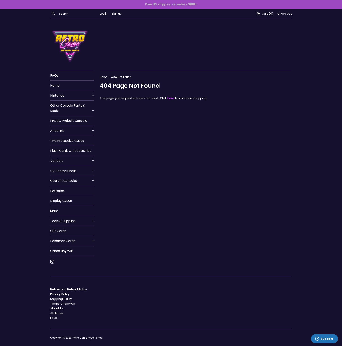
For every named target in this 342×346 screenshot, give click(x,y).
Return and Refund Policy (68, 289)
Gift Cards (58, 231)
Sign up (117, 14)
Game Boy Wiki (61, 251)
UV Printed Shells (72, 171)
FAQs (54, 75)
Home (55, 85)
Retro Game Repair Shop (87, 337)
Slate (54, 211)
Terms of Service (62, 303)
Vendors (72, 160)
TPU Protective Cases (67, 140)
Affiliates (56, 313)
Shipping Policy (61, 299)
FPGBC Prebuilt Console (68, 120)
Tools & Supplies (72, 221)
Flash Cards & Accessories (70, 150)
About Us (57, 308)
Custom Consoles (72, 180)
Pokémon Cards (72, 241)
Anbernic (72, 130)
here (170, 98)
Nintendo (72, 95)
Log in (103, 14)
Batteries (57, 191)
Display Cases (61, 200)
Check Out (284, 14)
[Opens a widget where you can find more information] (324, 339)
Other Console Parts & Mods (72, 108)
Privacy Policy (60, 294)
